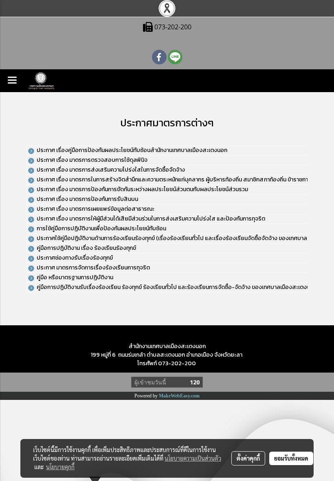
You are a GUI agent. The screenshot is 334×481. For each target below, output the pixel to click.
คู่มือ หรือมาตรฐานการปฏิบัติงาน (75, 277)
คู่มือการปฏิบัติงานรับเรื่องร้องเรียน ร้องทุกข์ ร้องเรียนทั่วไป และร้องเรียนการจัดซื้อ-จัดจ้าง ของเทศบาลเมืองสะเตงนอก (177, 287)
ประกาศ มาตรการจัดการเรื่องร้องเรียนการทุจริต (93, 267)
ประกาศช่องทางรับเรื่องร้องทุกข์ (75, 258)
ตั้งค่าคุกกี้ (248, 458)
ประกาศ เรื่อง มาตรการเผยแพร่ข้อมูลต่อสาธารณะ (95, 209)
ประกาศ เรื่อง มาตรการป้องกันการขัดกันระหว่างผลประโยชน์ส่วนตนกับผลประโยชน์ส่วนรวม (142, 189)
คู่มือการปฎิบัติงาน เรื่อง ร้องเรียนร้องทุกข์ (86, 248)
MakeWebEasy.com (179, 396)
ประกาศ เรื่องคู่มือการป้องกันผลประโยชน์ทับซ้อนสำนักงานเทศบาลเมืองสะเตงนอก (132, 150)
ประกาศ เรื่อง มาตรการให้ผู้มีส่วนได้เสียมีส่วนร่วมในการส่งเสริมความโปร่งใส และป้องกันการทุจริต (151, 218)
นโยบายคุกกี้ (60, 466)
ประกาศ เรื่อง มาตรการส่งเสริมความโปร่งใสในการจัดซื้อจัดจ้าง (111, 169)
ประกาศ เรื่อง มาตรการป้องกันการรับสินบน (87, 199)
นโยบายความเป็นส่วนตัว (193, 458)
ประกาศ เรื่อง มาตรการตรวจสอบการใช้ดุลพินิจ (92, 160)
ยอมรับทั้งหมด (291, 458)
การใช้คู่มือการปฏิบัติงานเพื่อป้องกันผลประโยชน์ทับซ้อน (101, 228)
